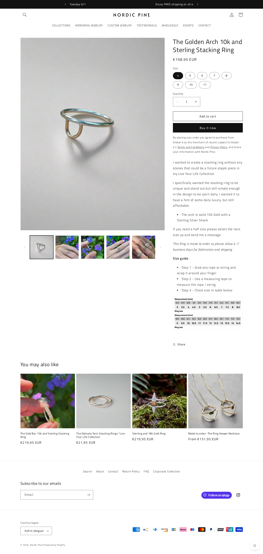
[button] (24, 14)
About (100, 471)
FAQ (146, 471)
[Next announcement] (197, 4)
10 (191, 85)
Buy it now (208, 128)
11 (205, 85)
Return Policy (131, 471)
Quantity (178, 94)
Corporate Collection (166, 471)
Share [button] (181, 344)
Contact (113, 471)
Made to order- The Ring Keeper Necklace (214, 433)
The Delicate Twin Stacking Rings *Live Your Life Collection (100, 435)
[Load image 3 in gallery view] (92, 247)
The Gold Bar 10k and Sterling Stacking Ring (44, 435)
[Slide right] (160, 247)
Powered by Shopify (54, 544)
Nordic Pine (36, 544)
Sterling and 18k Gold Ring (149, 433)
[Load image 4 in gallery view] (118, 247)
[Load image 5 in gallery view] (143, 247)
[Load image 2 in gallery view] (67, 247)
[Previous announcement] (65, 4)
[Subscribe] (88, 494)
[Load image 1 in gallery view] (41, 247)
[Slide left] (24, 247)
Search (87, 471)
